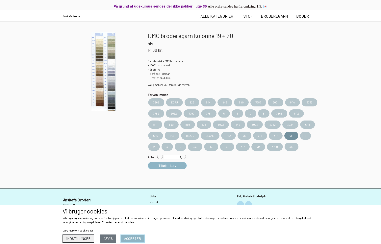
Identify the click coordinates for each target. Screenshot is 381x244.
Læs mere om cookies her (78, 230)
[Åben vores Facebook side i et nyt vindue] (240, 204)
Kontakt (155, 202)
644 (208, 102)
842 (296, 113)
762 (228, 135)
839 (187, 124)
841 (155, 124)
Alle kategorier (216, 16)
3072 (221, 124)
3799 (275, 146)
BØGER (302, 16)
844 (292, 102)
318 (260, 135)
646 (155, 135)
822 (192, 102)
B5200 (190, 135)
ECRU (174, 102)
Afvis (108, 238)
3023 (255, 124)
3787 (258, 102)
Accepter (132, 238)
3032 (174, 113)
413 (258, 146)
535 (195, 146)
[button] (160, 157)
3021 (275, 102)
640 (241, 102)
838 (204, 124)
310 (291, 146)
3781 (209, 113)
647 (238, 124)
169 (227, 146)
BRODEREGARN (274, 16)
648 (307, 124)
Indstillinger (78, 238)
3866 (279, 113)
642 (224, 102)
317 (276, 135)
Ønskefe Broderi (72, 16)
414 (291, 135)
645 (172, 135)
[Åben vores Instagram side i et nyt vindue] (248, 204)
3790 (191, 113)
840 (171, 124)
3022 (272, 124)
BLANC (210, 135)
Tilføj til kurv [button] (167, 165)
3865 (156, 102)
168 (211, 146)
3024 (290, 124)
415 (244, 135)
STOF (248, 16)
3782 (156, 113)
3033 (309, 102)
